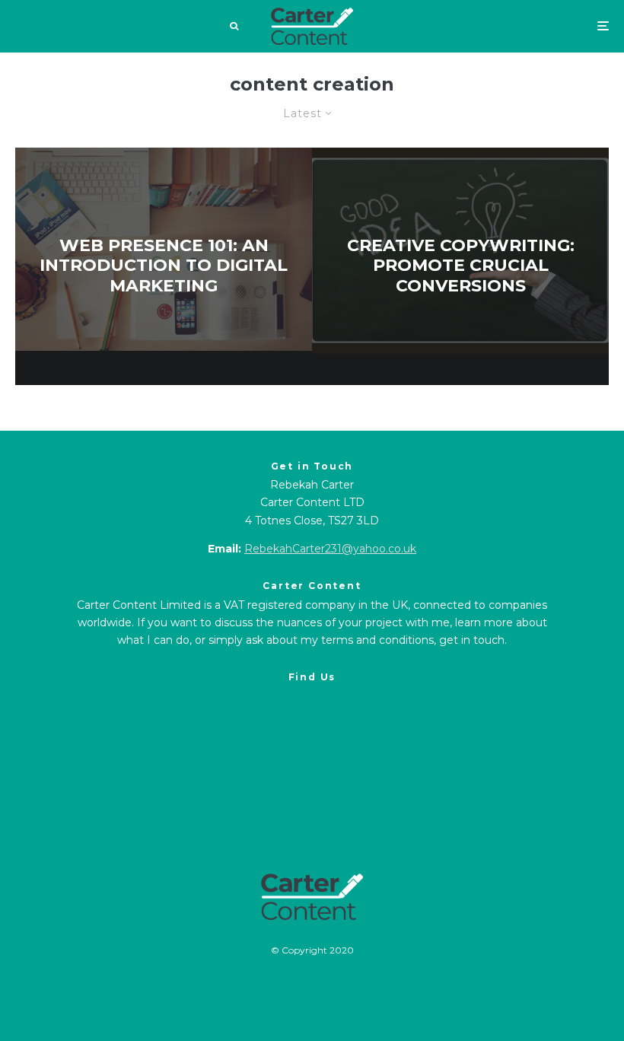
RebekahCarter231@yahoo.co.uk (330, 549)
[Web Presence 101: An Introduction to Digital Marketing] (163, 266)
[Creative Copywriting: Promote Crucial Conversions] (460, 266)
